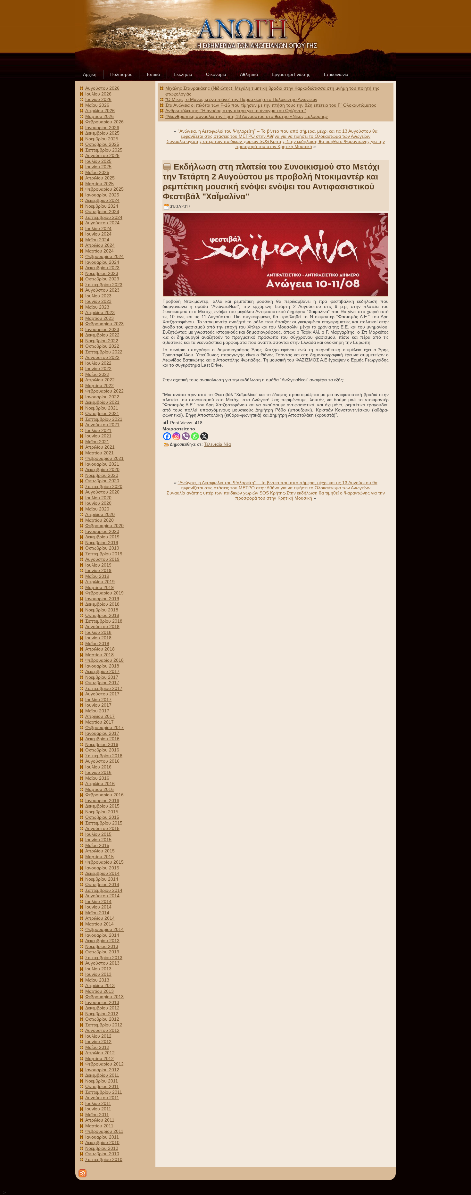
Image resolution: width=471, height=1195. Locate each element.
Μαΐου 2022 (97, 374)
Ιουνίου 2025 (98, 166)
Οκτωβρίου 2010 (102, 1153)
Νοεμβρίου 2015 (101, 811)
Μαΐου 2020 (97, 508)
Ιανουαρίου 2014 (102, 935)
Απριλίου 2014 (100, 918)
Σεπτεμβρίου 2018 (103, 621)
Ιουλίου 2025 (98, 161)
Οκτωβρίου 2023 (102, 278)
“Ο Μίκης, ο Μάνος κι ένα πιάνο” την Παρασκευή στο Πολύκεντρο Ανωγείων (241, 99)
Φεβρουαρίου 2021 (104, 458)
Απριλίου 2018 (100, 648)
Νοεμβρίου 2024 (101, 206)
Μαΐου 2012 (97, 1047)
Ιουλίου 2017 (98, 699)
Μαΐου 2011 (97, 1114)
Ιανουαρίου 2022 (102, 396)
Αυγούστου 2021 (102, 424)
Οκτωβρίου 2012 (102, 1019)
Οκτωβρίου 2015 (102, 817)
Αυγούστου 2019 (102, 559)
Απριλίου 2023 (100, 312)
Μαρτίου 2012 (99, 1058)
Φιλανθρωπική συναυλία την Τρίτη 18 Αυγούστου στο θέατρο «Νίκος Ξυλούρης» (246, 116)
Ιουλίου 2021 (98, 430)
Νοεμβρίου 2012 (101, 1013)
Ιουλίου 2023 (98, 295)
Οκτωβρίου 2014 (102, 884)
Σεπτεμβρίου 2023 (103, 284)
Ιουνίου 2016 (98, 772)
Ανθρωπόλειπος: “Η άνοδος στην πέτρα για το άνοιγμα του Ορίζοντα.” (235, 110)
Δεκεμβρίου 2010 (102, 1142)
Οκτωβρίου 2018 (102, 615)
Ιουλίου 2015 (98, 834)
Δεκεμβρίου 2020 (102, 469)
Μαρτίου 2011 (99, 1125)
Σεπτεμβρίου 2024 (103, 217)
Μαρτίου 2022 (99, 385)
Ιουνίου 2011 (98, 1108)
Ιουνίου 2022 (98, 368)
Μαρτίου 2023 (99, 318)
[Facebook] (167, 436)
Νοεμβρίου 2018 (101, 609)
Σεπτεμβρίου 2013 (103, 957)
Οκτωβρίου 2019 (102, 548)
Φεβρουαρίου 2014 (104, 929)
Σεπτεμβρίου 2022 (103, 351)
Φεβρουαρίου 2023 (104, 323)
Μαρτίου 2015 (99, 856)
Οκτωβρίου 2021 (102, 413)
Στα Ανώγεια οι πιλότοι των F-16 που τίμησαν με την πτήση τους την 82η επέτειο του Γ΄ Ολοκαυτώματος (270, 105)
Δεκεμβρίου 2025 (102, 133)
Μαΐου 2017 (97, 710)
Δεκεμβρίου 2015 (102, 806)
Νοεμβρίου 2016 (101, 744)
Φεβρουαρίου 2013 (104, 996)
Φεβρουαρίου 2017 (104, 727)
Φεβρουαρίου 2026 (104, 121)
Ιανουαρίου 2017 (102, 733)
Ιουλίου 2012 (98, 1036)
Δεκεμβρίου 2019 (102, 536)
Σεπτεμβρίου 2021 (103, 419)
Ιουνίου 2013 (98, 974)
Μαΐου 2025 (97, 172)
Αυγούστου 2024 (102, 222)
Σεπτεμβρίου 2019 (103, 553)
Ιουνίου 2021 (98, 435)
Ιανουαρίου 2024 (102, 262)
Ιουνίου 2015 (98, 839)
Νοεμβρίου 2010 (101, 1148)
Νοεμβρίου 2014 (101, 879)
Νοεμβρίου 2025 (101, 138)
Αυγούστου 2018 (102, 626)
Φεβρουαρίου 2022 (104, 391)
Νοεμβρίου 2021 (101, 408)
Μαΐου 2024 (97, 239)
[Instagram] (176, 436)
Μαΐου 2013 (97, 980)
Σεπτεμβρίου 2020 (103, 486)
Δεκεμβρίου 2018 (102, 604)
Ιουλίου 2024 (98, 228)
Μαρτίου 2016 (99, 789)
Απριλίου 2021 (100, 447)
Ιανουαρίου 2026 (102, 127)
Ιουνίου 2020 (98, 503)
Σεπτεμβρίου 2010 (103, 1159)
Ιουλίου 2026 (98, 93)
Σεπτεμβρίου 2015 (103, 823)
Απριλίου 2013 (100, 985)
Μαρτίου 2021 (99, 452)
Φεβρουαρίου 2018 (104, 660)
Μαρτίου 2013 (99, 991)
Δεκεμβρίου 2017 (102, 671)
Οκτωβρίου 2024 (102, 211)
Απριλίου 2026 (100, 110)
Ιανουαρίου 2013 (102, 1002)
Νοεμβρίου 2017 (101, 677)
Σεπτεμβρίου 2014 (103, 890)
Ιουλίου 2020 (98, 497)
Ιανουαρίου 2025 (102, 194)
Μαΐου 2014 (97, 912)
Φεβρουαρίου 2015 (104, 862)
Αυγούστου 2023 (102, 290)
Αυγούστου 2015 (102, 828)
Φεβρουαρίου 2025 (104, 189)
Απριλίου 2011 (99, 1120)
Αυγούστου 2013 (102, 963)
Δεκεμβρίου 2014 (102, 873)
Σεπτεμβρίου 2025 (103, 150)
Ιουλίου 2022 (98, 363)
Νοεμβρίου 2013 (101, 946)
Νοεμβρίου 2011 (101, 1080)
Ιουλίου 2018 (98, 632)
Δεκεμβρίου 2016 (102, 738)
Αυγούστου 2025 (102, 155)
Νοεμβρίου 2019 (101, 542)
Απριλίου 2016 (100, 783)
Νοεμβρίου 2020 (101, 475)
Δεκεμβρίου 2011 (102, 1075)
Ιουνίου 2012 (98, 1041)
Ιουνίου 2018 (98, 637)
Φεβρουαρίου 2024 (104, 256)
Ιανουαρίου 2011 (102, 1137)
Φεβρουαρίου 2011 (104, 1131)
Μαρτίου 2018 (99, 654)
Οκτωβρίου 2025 (102, 144)
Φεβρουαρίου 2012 (104, 1063)
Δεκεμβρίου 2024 (102, 200)
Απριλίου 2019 (100, 581)
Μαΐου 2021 (97, 441)
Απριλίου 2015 (100, 850)
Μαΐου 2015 (97, 845)
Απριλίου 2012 (100, 1052)
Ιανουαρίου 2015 (102, 867)
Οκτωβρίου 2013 (102, 951)
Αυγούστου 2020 (102, 491)
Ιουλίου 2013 (98, 968)
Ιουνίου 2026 (98, 99)
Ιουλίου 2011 (98, 1103)
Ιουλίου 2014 (98, 901)
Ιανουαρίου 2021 (102, 464)
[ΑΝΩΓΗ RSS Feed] (82, 1173)
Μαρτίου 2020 (99, 520)
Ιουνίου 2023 (98, 301)
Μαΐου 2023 (97, 307)
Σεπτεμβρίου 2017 (103, 688)
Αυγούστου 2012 (102, 1030)
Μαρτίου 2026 (99, 116)
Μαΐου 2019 (97, 576)
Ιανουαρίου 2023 (102, 329)
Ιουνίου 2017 (98, 705)
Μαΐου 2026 (97, 105)
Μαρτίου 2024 (99, 250)
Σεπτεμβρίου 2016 (103, 755)
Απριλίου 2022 (100, 379)
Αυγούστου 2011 (102, 1097)
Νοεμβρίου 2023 (101, 273)
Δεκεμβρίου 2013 (102, 940)
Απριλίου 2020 (100, 514)
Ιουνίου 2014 (98, 906)
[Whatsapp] (195, 436)
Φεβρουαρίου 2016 (104, 794)
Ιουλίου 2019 (98, 565)
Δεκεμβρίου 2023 (102, 267)
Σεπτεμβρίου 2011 (103, 1092)
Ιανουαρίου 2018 (102, 665)
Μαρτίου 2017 (99, 722)
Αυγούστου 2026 (102, 88)
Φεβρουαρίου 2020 (104, 525)
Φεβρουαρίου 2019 (104, 592)
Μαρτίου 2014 (99, 923)
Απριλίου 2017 (100, 716)
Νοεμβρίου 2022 (101, 340)
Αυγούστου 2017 (102, 693)
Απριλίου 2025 (100, 177)
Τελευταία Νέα (217, 444)
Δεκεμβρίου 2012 (102, 1007)
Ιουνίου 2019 (98, 570)
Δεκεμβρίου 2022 (102, 334)
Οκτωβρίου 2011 (102, 1086)
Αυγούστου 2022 (102, 357)
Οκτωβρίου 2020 (102, 480)
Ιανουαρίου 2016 (102, 800)
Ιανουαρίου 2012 (102, 1069)
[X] (204, 436)
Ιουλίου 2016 (98, 766)
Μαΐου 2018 (97, 643)
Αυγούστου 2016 (102, 761)
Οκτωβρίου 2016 (102, 749)
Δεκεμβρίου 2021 (102, 402)
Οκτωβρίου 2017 (102, 682)
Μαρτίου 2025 (99, 183)
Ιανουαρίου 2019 (102, 598)
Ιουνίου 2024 (98, 234)
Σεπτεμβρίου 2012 (103, 1024)
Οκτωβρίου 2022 (102, 346)
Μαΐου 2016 (97, 778)
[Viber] (186, 436)
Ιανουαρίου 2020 (102, 531)
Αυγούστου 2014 (102, 895)
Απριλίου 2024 (100, 245)
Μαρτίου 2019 (99, 587)
